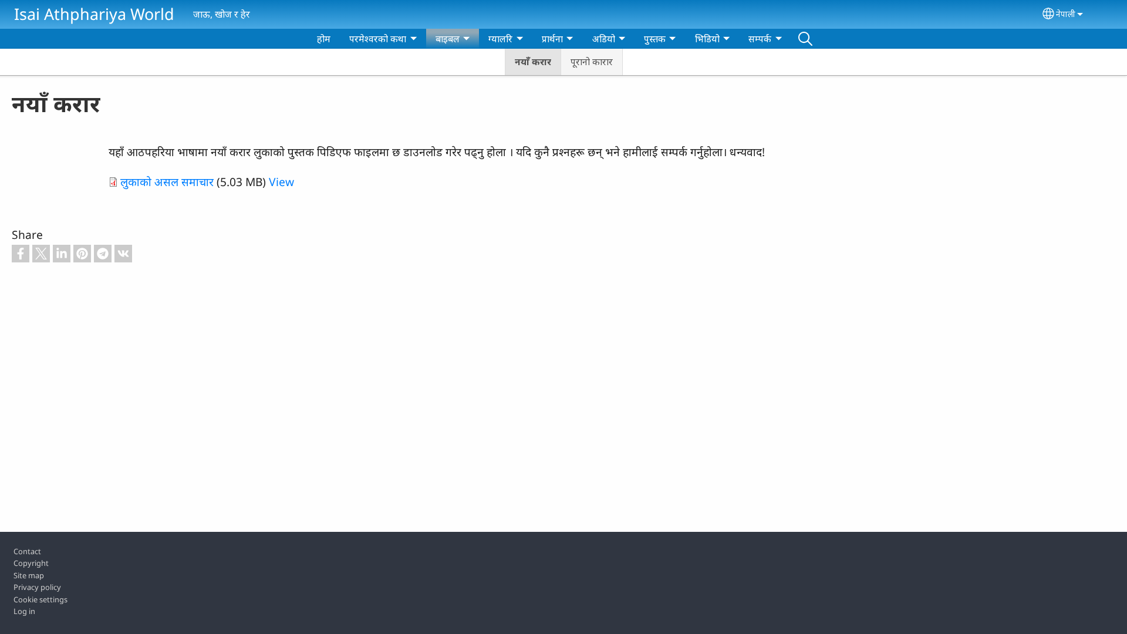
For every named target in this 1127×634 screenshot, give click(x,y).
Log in (24, 611)
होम (323, 38)
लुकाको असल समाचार (167, 182)
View (281, 182)
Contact (27, 551)
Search (805, 39)
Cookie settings (41, 599)
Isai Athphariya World (94, 14)
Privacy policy (37, 587)
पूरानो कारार (592, 61)
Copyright (31, 563)
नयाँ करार (533, 61)
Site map (29, 575)
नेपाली (1065, 13)
